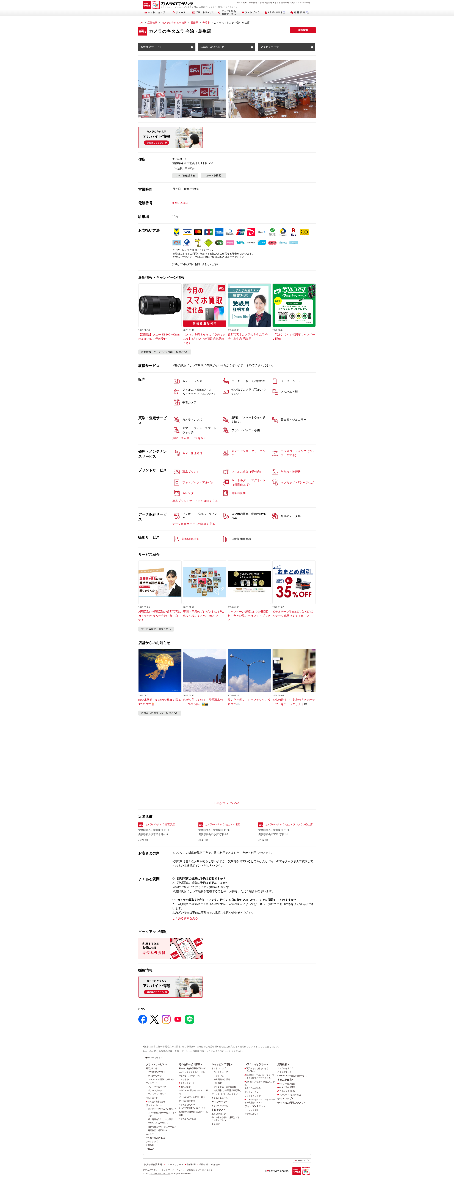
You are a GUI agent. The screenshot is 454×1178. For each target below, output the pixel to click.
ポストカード (152, 1098)
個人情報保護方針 (153, 1164)
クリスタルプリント (157, 1072)
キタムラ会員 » (285, 1079)
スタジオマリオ (188, 1083)
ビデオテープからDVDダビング (162, 1109)
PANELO (150, 1149)
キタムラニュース (220, 1098)
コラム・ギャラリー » (256, 1064)
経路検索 (303, 30)
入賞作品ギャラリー (254, 1114)
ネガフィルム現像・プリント (161, 1079)
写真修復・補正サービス (159, 1130)
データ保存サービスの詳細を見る (193, 523)
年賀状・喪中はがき (157, 1101)
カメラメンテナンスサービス (192, 1072)
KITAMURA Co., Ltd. (160, 1173)
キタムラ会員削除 (287, 1091)
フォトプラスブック (157, 1087)
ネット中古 (219, 1075)
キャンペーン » (220, 1101)
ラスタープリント (156, 1075)
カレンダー (151, 1134)
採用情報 (253, 2)
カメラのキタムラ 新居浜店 (160, 824)
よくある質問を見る (185, 918)
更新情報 (216, 1124)
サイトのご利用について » (291, 1102)
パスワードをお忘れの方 (290, 1094)
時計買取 (218, 1083)
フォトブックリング (157, 1094)
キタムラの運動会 (253, 1088)
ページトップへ (303, 1160)
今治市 (206, 22)
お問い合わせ (266, 2)
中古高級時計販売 (222, 1079)
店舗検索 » (283, 1064)
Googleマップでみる (227, 803)
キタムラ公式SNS (187, 1104)
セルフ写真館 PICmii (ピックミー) (193, 1108)
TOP (140, 22)
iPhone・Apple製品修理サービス (193, 1068)
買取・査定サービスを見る (189, 438)
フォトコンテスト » (255, 1106)
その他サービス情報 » (190, 1064)
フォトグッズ (152, 1141)
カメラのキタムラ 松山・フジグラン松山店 (289, 824)
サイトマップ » (285, 1098)
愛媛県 (194, 22)
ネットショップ (219, 1068)
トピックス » (218, 1109)
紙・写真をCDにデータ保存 (160, 1119)
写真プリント (152, 1068)
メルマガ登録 (304, 2)
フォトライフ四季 (253, 1096)
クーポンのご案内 (187, 1101)
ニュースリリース (174, 1164)
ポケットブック (155, 1090)
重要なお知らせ (219, 1113)
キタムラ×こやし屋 (187, 1118)
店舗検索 (152, 22)
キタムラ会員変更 (287, 1087)
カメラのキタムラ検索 (174, 22)
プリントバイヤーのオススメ (225, 1094)
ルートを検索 (213, 175)
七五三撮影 (185, 1087)
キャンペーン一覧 (220, 1105)
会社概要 (242, 2)
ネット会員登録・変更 (285, 2)
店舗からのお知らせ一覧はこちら (159, 713)
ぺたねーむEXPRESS (155, 1138)
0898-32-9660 (180, 202)
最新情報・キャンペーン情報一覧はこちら (164, 352)
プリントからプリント (158, 1123)
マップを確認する (185, 175)
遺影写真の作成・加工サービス (162, 1126)
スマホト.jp (184, 1079)
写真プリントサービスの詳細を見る (195, 500)
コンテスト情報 (252, 1110)
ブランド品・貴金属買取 (225, 1087)
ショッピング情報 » (222, 1064)
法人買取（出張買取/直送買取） (228, 1090)
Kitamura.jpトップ (155, 1058)
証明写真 (150, 1145)
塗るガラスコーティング (190, 1075)
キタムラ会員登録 (287, 1083)
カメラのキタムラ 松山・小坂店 (222, 824)
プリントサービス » (156, 1064)
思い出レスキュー (154, 1105)
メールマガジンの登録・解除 (192, 1097)
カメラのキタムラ (285, 1068)
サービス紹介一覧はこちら (156, 629)
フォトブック (152, 1083)
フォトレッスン (252, 1092)
